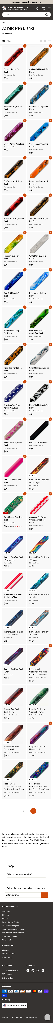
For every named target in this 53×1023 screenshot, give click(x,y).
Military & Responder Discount (13, 929)
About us (5, 950)
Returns (5, 918)
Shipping (5, 915)
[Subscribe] (44, 895)
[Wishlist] (38, 8)
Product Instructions (9, 936)
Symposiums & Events (10, 922)
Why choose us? (8, 954)
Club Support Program (10, 926)
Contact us (6, 911)
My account (6, 940)
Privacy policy (7, 957)
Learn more (36, 2)
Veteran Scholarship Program (13, 933)
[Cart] (44, 8)
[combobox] (26, 14)
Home (4, 23)
